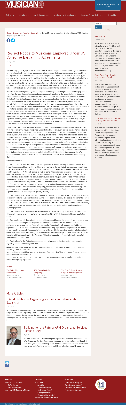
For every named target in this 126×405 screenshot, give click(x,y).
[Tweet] (13, 40)
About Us (41, 385)
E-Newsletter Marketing (73, 390)
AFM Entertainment (15, 387)
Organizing (35, 33)
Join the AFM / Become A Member (17, 390)
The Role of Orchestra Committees (15, 271)
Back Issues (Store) (45, 390)
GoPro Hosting (13, 385)
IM (10, 65)
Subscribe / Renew (44, 387)
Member (41, 395)
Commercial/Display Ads (73, 382)
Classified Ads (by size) (73, 385)
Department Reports (21, 33)
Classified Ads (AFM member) (75, 387)
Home (9, 33)
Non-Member (50, 395)
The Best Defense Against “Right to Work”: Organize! (71, 271)
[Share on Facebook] (8, 40)
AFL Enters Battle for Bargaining (42, 271)
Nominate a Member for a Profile (46, 397)
